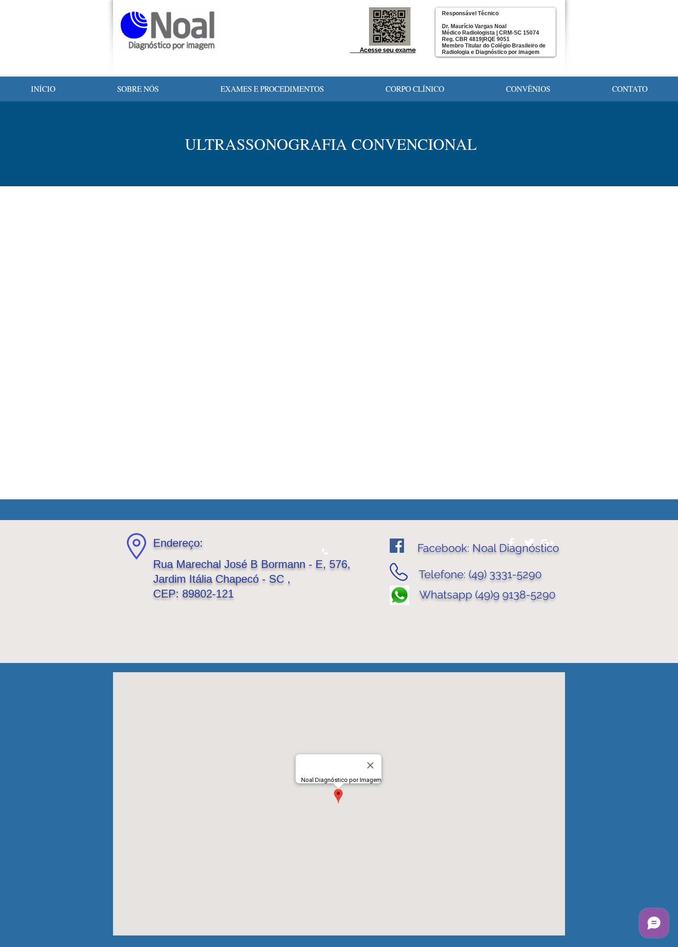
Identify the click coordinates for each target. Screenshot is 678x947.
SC (276, 579)
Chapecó (238, 579)
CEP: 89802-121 (193, 593)
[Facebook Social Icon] (397, 546)
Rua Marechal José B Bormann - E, (241, 564)
